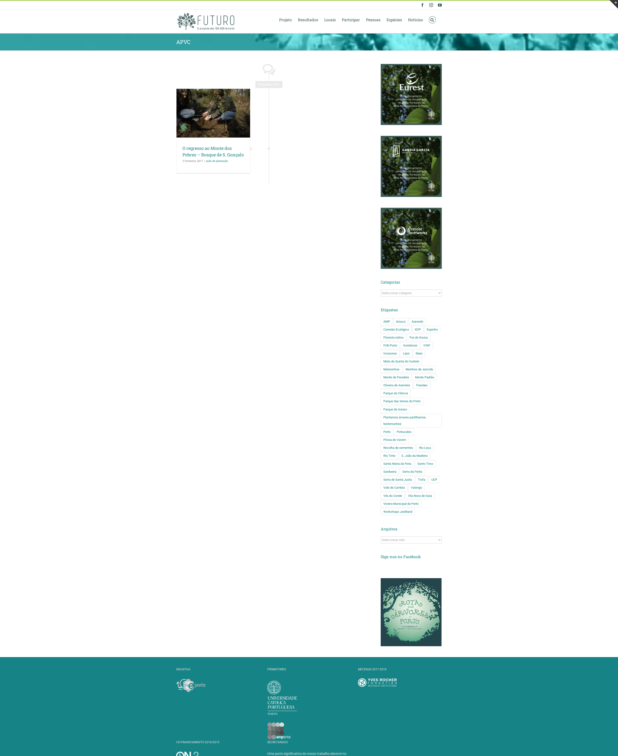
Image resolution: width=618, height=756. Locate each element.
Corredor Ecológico (396, 329)
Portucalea (404, 432)
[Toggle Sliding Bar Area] (613, 4)
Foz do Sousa (418, 337)
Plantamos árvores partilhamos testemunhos (404, 421)
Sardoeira (389, 471)
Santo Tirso (425, 463)
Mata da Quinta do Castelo (401, 361)
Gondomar (410, 345)
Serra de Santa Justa (397, 479)
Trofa (421, 479)
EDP (418, 329)
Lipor (406, 353)
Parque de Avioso (395, 409)
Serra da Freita (412, 471)
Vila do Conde (392, 496)
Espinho (432, 329)
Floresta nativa (393, 337)
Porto (387, 432)
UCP (434, 479)
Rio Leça (425, 448)
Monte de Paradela (396, 377)
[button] (432, 19)
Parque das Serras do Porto (402, 401)
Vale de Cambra (394, 487)
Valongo (416, 487)
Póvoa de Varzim (394, 440)
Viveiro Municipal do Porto (401, 504)
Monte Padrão (424, 377)
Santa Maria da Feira (397, 463)
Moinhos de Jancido (419, 369)
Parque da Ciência (395, 393)
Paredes (422, 385)
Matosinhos (391, 369)
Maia (419, 353)
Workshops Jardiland (397, 511)
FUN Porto (390, 345)
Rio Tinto (389, 456)
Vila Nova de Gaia (420, 496)
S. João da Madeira (414, 456)
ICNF (426, 345)
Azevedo (417, 321)
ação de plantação (217, 161)
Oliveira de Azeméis (396, 385)
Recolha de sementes (398, 448)
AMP (386, 321)
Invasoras (390, 353)
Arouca (401, 321)
